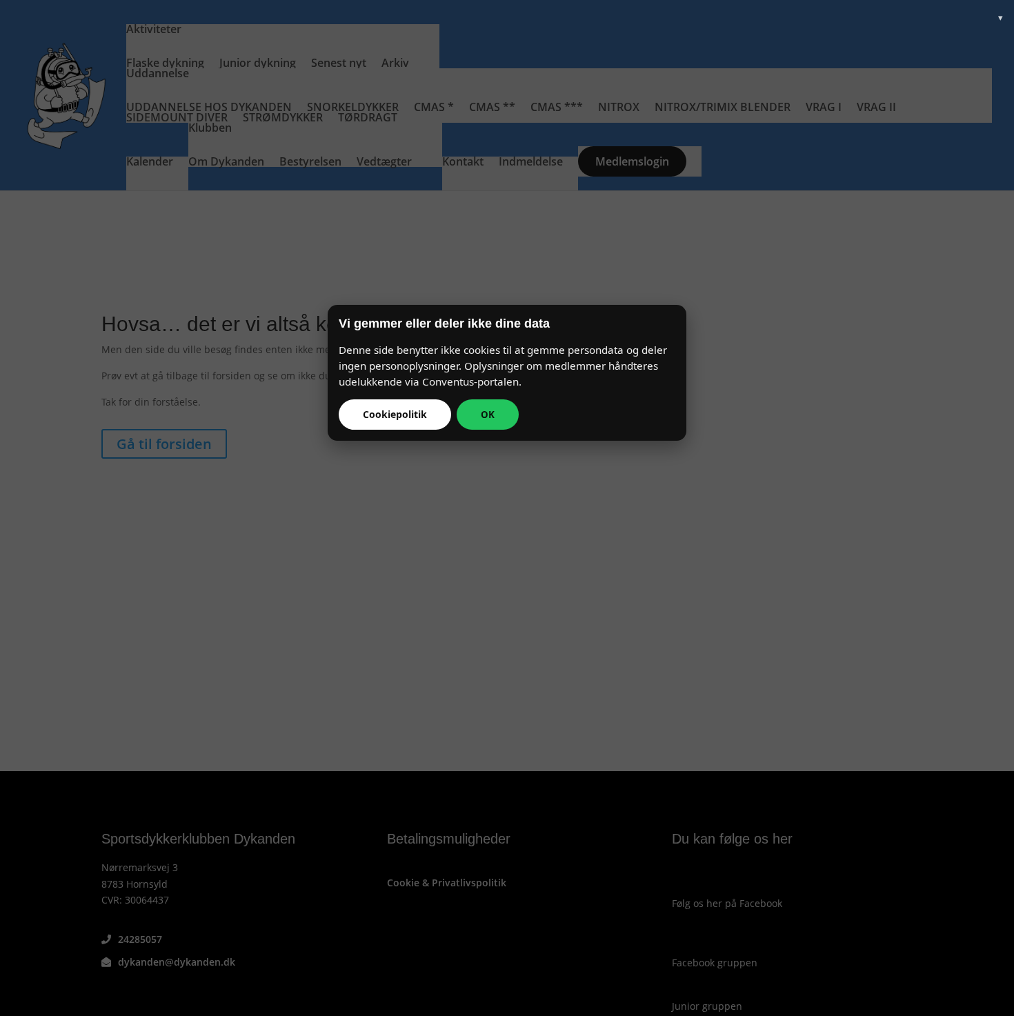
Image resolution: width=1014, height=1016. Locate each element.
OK (488, 414)
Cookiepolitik (395, 414)
